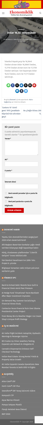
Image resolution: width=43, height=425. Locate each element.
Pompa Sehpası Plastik (12, 405)
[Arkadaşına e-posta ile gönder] (30, 85)
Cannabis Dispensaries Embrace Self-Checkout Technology (18, 350)
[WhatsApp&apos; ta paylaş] (8, 85)
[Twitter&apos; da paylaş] (21, 85)
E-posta (8, 171)
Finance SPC (10, 278)
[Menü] (3, 13)
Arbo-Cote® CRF (8, 381)
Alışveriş (8, 374)
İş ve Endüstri (11, 326)
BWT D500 (6, 414)
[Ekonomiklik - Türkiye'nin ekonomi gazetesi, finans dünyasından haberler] (21, 13)
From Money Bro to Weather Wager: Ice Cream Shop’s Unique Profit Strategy (21, 317)
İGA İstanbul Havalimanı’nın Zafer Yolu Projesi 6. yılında (18, 262)
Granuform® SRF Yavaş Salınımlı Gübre (18, 391)
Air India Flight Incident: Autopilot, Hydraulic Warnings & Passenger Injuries (21, 335)
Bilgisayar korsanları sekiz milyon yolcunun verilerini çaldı (20, 269)
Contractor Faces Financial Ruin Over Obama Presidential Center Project (21, 310)
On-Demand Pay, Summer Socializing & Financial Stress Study (19, 302)
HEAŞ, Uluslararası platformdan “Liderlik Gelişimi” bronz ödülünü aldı (19, 254)
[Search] (40, 13)
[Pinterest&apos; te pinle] (34, 85)
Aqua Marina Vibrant (10, 400)
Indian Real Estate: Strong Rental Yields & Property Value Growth (20, 358)
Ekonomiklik (8, 39)
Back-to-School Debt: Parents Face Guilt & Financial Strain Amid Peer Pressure (20, 286)
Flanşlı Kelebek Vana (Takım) (14, 409)
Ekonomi (21, 29)
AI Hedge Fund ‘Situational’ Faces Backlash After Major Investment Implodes (20, 294)
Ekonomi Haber (12, 229)
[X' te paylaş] (17, 85)
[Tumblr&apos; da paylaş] (22, 91)
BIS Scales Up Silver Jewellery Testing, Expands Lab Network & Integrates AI (18, 342)
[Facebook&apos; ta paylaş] (13, 85)
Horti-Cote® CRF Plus (11, 386)
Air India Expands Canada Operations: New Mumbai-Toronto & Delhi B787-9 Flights (20, 366)
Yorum (8, 139)
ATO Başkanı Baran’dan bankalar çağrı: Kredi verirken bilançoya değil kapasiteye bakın (21, 246)
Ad (6, 160)
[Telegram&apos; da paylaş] (26, 91)
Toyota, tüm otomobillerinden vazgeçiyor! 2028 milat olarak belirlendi (20, 238)
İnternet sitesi (10, 182)
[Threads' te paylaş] (26, 85)
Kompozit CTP (8, 395)
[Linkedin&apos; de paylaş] (17, 91)
